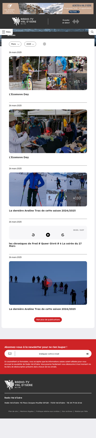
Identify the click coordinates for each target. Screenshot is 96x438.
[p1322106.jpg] (77, 64)
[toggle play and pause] (48, 235)
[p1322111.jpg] (28, 73)
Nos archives (67, 411)
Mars (13, 44)
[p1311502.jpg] (28, 189)
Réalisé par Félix (81, 411)
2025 (28, 44)
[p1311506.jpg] (77, 180)
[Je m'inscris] (87, 353)
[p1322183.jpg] (56, 64)
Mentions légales (27, 411)
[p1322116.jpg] (56, 81)
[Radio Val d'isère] (24, 21)
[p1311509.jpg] (56, 197)
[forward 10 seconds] (63, 235)
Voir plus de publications (48, 319)
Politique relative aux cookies (48, 411)
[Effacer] (44, 44)
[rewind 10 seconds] (33, 235)
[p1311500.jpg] (56, 180)
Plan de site (13, 411)
